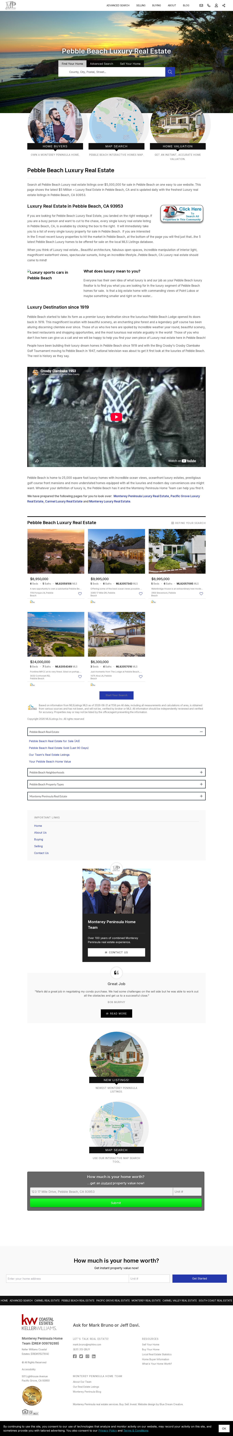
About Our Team (82, 1381)
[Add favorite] (80, 593)
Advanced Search (118, 5)
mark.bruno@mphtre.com (87, 1344)
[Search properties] (170, 72)
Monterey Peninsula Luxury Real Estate (141, 496)
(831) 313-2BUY (81, 1349)
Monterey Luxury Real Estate (109, 501)
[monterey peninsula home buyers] (55, 129)
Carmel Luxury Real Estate (64, 501)
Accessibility (29, 1369)
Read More (118, 1013)
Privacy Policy (107, 1430)
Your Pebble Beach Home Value (50, 761)
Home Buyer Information (155, 1359)
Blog (186, 5)
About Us (40, 832)
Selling (140, 5)
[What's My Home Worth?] (178, 129)
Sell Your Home (150, 1344)
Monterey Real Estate (146, 1300)
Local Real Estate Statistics (157, 1354)
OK (224, 1428)
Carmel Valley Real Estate (180, 1300)
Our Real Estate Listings (86, 1386)
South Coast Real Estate (215, 1300)
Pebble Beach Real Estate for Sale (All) (54, 741)
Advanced (101, 63)
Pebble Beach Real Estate (78, 1300)
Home (38, 825)
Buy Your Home (150, 1349)
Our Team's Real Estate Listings (49, 754)
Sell (130, 63)
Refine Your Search (190, 523)
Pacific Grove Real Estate (113, 1300)
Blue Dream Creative (171, 1404)
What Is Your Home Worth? (157, 1363)
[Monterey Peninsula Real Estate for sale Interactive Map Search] (116, 129)
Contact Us (41, 853)
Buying (156, 5)
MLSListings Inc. (54, 718)
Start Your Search (116, 695)
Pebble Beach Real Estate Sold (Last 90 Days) (59, 748)
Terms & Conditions (135, 1430)
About (172, 5)
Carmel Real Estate (47, 1300)
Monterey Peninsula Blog (87, 1391)
